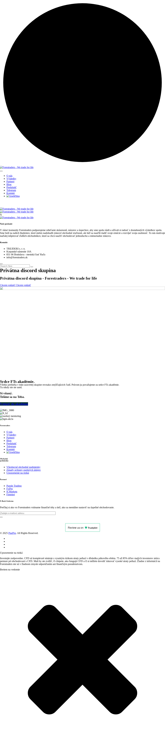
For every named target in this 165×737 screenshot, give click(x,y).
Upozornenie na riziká (17, 472)
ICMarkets (11, 491)
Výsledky (11, 178)
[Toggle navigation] (1, 171)
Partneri (10, 181)
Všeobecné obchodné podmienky (23, 467)
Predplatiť (11, 187)
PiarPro (12, 533)
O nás (9, 175)
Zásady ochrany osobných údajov (23, 470)
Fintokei (10, 494)
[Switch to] (13, 196)
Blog (8, 184)
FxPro (9, 488)
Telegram (11, 190)
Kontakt (10, 193)
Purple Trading (14, 485)
